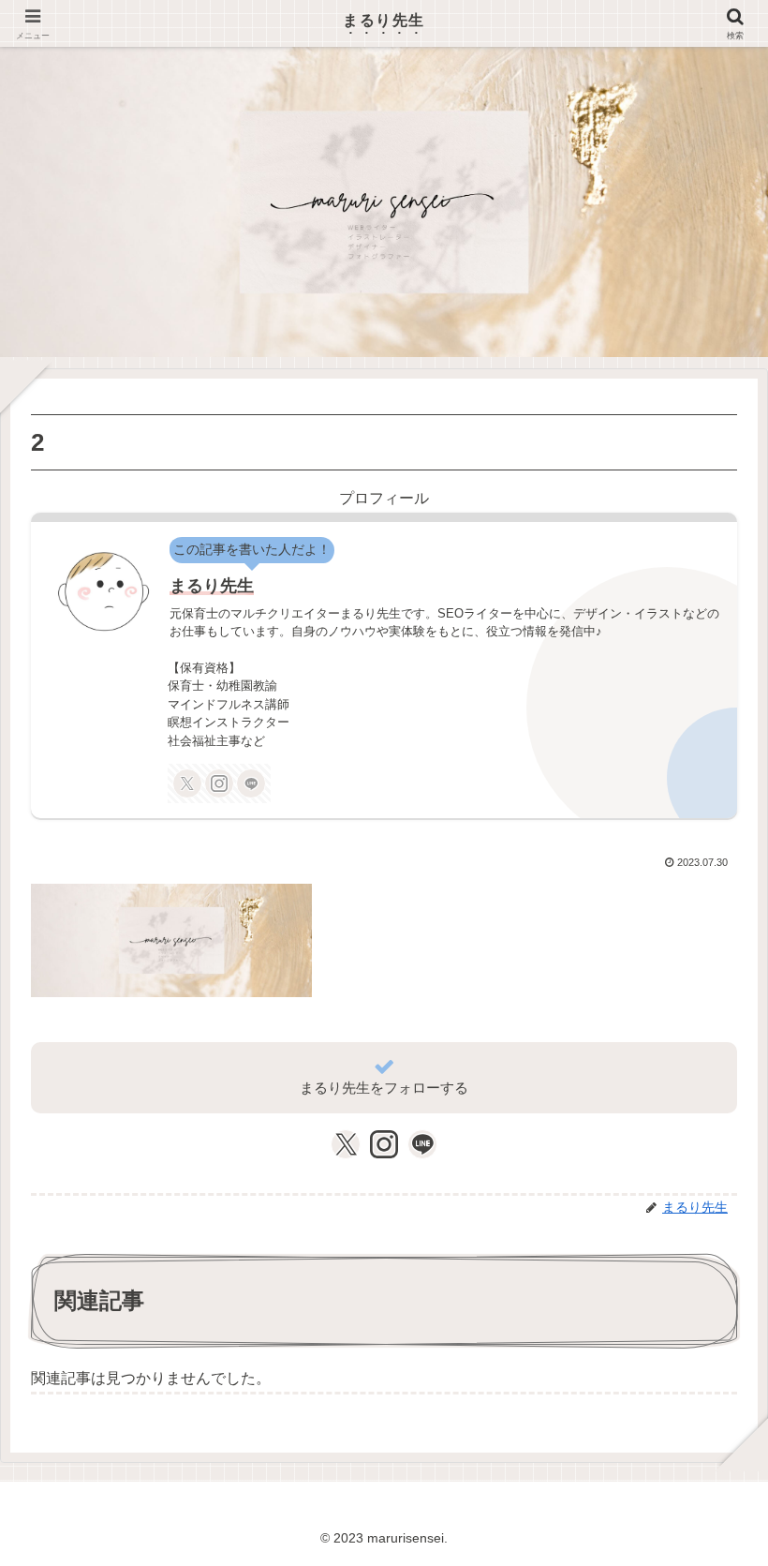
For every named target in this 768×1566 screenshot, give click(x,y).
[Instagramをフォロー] (219, 783)
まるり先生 (212, 585)
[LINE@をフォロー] (251, 783)
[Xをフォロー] (187, 783)
